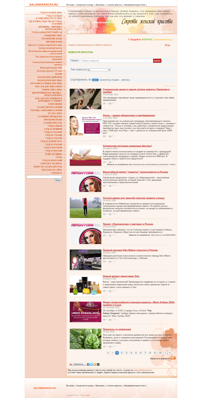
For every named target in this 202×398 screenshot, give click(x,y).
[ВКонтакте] (88, 364)
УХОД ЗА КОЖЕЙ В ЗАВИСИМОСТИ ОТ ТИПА (49, 17)
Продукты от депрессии (117, 329)
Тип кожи (70, 5)
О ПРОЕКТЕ (56, 173)
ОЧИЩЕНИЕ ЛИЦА (53, 35)
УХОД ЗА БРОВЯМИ (53, 129)
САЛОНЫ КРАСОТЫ (52, 123)
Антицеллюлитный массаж (50, 48)
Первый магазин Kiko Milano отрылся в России (130, 250)
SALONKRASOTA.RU (43, 4)
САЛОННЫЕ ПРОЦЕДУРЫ (50, 116)
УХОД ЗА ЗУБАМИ (53, 138)
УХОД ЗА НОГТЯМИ (53, 148)
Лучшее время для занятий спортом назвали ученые (134, 198)
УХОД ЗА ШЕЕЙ (55, 126)
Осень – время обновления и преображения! (129, 115)
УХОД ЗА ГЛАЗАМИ (53, 132)
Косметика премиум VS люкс (49, 71)
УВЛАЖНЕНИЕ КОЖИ (51, 39)
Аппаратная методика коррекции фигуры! (127, 146)
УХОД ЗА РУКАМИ (53, 144)
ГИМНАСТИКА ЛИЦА (52, 90)
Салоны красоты (115, 5)
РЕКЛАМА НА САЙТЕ (52, 170)
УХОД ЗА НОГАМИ (53, 151)
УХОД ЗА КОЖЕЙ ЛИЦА (51, 13)
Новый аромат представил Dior (121, 276)
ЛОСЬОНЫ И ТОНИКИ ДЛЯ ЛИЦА (46, 83)
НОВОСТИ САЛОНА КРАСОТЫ (48, 167)
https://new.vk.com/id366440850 (163, 235)
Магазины (100, 5)
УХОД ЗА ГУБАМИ (53, 135)
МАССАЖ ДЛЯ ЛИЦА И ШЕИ (48, 86)
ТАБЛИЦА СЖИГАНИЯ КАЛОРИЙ (46, 110)
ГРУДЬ (59, 157)
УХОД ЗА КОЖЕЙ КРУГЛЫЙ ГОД (47, 32)
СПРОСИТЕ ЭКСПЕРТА (51, 164)
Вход (167, 45)
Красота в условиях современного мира (45, 45)
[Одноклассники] (95, 364)
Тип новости (79, 69)
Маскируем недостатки (135, 5)
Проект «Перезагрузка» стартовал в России (128, 224)
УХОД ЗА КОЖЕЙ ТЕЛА (51, 141)
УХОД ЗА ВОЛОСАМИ (52, 160)
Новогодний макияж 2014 (51, 68)
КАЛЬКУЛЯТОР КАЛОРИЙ (49, 107)
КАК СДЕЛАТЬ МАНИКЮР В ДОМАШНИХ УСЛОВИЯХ (48, 99)
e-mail (87, 395)
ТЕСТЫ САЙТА (55, 113)
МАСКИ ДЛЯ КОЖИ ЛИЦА (49, 80)
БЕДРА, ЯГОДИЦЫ (53, 154)
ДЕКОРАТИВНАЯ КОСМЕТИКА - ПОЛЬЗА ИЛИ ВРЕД (47, 94)
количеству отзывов (109, 80)
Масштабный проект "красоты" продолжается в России (135, 172)
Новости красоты (103, 45)
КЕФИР (58, 74)
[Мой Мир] (98, 364)
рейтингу (126, 80)
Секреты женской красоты (80, 45)
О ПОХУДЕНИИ (55, 104)
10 (160, 353)
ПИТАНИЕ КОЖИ (54, 42)
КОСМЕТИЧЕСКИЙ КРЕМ (50, 77)
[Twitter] (91, 364)
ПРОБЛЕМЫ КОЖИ (53, 120)
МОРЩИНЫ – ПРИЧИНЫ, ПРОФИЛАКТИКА (50, 28)
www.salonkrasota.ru (143, 370)
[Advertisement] (46, 203)
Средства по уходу (85, 5)
